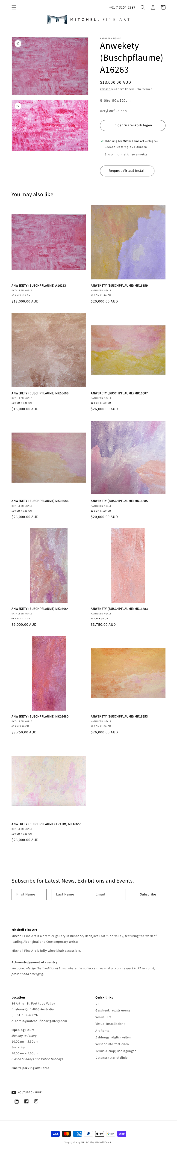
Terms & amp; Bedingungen (115, 1051)
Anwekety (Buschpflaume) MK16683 (119, 609)
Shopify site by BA (74, 1142)
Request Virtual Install (127, 170)
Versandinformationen (112, 1044)
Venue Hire (103, 1017)
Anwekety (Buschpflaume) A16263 (39, 286)
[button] (14, 7)
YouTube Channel (30, 1092)
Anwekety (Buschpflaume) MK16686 (40, 501)
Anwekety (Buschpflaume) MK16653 (119, 716)
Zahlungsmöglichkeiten (113, 1037)
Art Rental (103, 1031)
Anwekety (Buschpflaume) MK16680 (40, 716)
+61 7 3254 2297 (122, 7)
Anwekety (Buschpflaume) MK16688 (40, 393)
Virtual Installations (110, 1024)
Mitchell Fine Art (104, 1142)
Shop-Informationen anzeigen (127, 154)
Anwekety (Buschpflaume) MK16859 (119, 286)
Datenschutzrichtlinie (111, 1057)
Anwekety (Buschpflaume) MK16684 (40, 609)
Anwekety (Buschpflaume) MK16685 (119, 501)
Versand (105, 89)
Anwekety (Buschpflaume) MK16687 (119, 393)
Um (97, 1003)
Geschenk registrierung (112, 1010)
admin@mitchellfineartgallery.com (41, 1021)
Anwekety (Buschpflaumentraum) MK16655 (46, 824)
